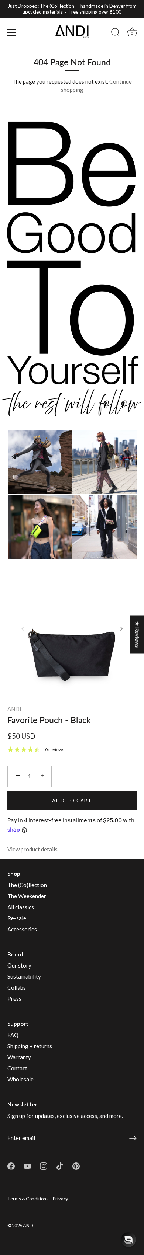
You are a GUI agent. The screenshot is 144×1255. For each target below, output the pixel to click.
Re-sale (16, 918)
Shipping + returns (29, 1046)
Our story (19, 965)
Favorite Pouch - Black (49, 720)
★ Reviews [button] (137, 634)
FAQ (12, 1035)
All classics (20, 907)
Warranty (19, 1057)
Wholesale (20, 1079)
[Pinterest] (76, 1165)
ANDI (14, 708)
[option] (72, 264)
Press (14, 998)
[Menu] (12, 32)
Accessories (22, 929)
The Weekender (26, 896)
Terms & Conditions (27, 1199)
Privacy (60, 1199)
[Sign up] (133, 1138)
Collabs (16, 987)
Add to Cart (72, 800)
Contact (17, 1068)
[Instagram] (43, 1165)
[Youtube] (27, 1165)
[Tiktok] (60, 1165)
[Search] (115, 33)
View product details (32, 849)
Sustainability (24, 976)
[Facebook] (11, 1165)
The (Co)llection (27, 885)
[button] (23, 628)
